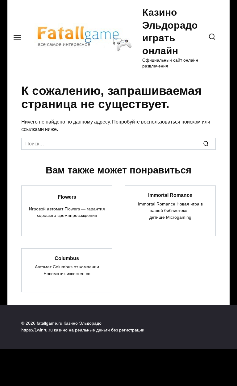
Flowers (67, 196)
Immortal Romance (170, 195)
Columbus (67, 258)
